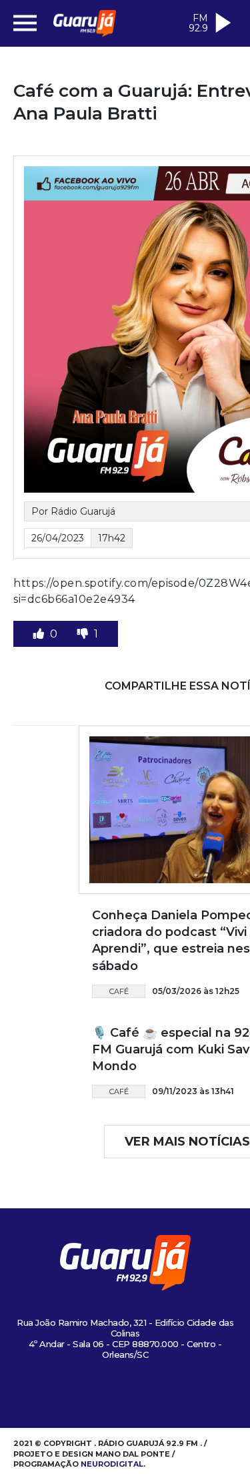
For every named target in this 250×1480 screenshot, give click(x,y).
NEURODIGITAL (112, 1464)
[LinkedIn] (158, 1395)
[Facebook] (92, 1395)
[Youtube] (136, 1395)
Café (119, 991)
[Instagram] (70, 1395)
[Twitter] (114, 1395)
